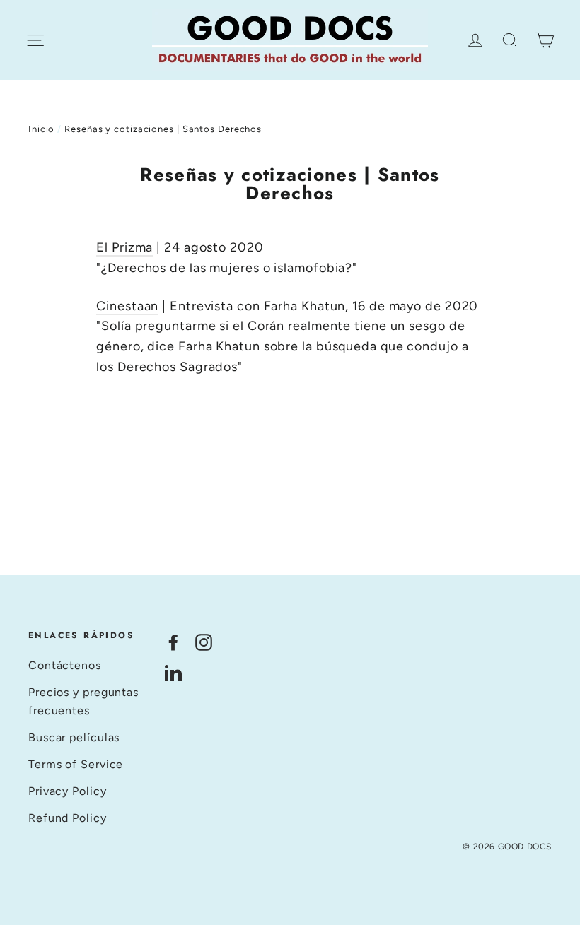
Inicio (41, 129)
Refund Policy (67, 818)
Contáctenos (64, 665)
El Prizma (124, 247)
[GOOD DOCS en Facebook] (173, 641)
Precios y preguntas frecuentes (83, 701)
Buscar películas (74, 737)
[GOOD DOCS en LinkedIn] (173, 672)
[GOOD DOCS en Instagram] (203, 641)
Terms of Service (75, 764)
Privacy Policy (67, 791)
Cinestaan (127, 306)
